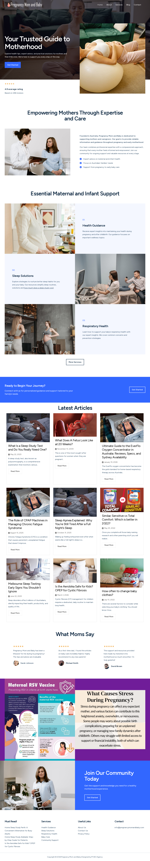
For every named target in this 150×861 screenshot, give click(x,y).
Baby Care (45, 837)
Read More (15, 471)
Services (119, 5)
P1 (92, 857)
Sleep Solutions (47, 831)
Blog (128, 5)
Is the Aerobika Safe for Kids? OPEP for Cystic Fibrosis (74, 588)
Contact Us (83, 831)
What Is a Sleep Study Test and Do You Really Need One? (27, 448)
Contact (137, 5)
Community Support (49, 840)
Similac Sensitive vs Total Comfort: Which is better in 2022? (119, 519)
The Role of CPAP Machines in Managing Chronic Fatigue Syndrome (27, 524)
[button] (75, 362)
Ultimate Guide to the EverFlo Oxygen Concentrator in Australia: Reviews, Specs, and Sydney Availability (121, 451)
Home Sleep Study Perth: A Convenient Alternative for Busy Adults (18, 830)
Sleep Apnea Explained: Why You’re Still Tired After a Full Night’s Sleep (73, 524)
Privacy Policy (83, 834)
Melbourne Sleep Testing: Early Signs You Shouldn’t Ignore (24, 587)
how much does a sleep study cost (39, 288)
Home (100, 5)
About (109, 5)
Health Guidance (48, 827)
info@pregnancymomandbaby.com (129, 827)
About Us (82, 827)
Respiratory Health (49, 834)
